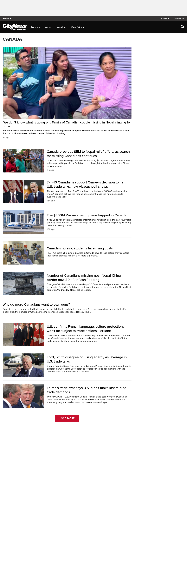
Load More (67, 418)
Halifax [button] (6, 18)
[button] (164, 18)
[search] (182, 27)
